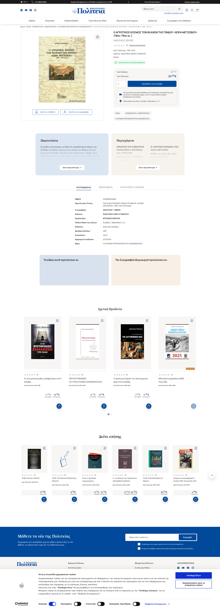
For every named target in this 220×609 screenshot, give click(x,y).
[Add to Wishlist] (97, 37)
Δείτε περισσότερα (72, 167)
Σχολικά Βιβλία (71, 20)
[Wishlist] (186, 10)
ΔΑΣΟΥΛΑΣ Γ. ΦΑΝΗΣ (123, 40)
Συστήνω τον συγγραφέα (78, 112)
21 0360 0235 (40, 2)
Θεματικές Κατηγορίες (127, 20)
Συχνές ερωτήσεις (142, 567)
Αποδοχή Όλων (194, 575)
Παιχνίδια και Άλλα (97, 20)
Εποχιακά (49, 20)
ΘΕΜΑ (29, 27)
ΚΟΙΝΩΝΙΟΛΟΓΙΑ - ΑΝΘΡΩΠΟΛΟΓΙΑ (44, 27)
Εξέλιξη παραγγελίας (192, 2)
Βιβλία (32, 20)
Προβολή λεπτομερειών (155, 604)
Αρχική (22, 27)
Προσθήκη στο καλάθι (152, 83)
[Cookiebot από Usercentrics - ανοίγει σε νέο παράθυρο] (21, 604)
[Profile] (192, 10)
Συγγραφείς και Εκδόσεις (179, 20)
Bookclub (152, 20)
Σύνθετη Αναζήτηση (173, 13)
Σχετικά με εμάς (74, 567)
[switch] (77, 604)
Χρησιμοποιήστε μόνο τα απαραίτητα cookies (193, 584)
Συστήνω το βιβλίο (47, 112)
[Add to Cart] (59, 406)
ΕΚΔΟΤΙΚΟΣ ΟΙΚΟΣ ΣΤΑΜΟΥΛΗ (133, 53)
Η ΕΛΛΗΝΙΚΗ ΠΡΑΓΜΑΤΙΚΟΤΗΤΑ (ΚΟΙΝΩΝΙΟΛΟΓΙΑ (75, 27)
